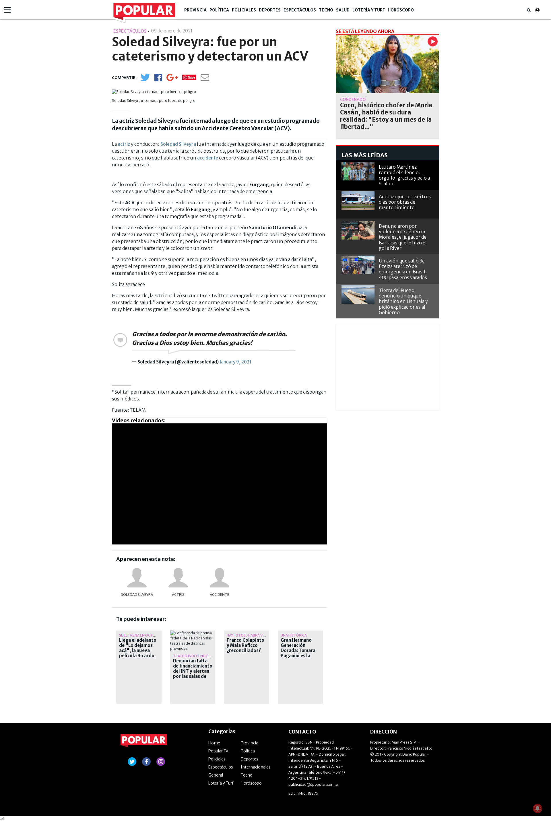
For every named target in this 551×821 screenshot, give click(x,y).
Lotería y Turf (368, 10)
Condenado (353, 99)
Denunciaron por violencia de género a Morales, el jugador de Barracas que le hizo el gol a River (403, 237)
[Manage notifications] (537, 808)
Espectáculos (300, 10)
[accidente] (219, 578)
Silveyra (187, 144)
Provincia (195, 10)
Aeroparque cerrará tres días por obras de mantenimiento (405, 202)
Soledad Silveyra (137, 594)
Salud (343, 10)
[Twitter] (145, 80)
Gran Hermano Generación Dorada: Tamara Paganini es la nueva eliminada (298, 651)
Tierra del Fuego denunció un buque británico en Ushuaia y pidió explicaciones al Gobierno (403, 301)
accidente (207, 158)
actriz (124, 144)
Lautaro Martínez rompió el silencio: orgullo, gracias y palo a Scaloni (404, 175)
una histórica (294, 635)
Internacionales (256, 767)
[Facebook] (158, 79)
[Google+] (172, 79)
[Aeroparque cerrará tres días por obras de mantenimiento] (358, 200)
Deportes (270, 10)
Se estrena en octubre (140, 635)
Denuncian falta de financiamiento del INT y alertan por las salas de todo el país (192, 671)
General (215, 775)
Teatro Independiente (194, 656)
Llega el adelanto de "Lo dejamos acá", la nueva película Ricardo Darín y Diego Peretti (137, 653)
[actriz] (178, 578)
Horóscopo (401, 10)
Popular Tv (218, 751)
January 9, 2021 (235, 362)
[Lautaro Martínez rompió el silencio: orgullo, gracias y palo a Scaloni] (358, 171)
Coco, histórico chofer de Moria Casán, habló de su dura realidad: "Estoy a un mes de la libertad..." (386, 116)
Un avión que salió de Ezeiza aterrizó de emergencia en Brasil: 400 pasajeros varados (403, 269)
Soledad (169, 144)
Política (219, 10)
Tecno (326, 10)
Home (214, 743)
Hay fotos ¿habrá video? (250, 635)
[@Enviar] (205, 79)
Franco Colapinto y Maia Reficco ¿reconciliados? (245, 645)
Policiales (244, 10)
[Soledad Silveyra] (137, 578)
